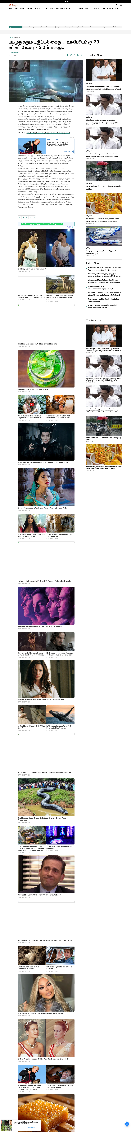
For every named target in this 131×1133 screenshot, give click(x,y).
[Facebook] (63, 1)
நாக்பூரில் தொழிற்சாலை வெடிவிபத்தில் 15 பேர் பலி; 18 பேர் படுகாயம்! (48, 133)
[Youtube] (68, 1)
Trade (103, 9)
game (87, 9)
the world (95, 9)
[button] (121, 5)
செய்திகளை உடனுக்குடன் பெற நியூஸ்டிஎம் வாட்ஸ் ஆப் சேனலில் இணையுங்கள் (42, 224)
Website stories (113, 9)
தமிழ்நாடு (17, 37)
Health (75, 9)
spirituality (65, 9)
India (81, 9)
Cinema (45, 9)
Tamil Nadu (19, 9)
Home (11, 9)
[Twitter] (65, 1)
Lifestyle (37, 9)
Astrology (54, 9)
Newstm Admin (15, 52)
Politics (29, 9)
